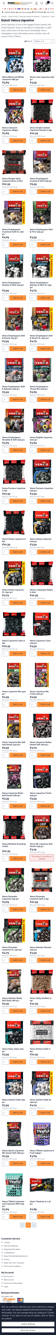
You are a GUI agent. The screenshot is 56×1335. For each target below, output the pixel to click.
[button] (4, 3)
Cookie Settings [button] (28, 1324)
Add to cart (18, 90)
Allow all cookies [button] (28, 1330)
